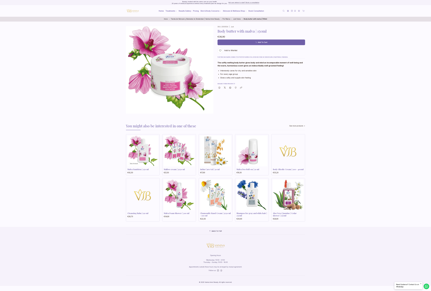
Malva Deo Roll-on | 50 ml (247, 169)
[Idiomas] (287, 11)
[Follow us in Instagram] (292, 11)
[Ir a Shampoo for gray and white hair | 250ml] (251, 195)
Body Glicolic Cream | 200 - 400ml (288, 169)
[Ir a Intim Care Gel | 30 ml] (215, 151)
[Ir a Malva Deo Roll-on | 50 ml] (251, 151)
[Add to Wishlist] (155, 150)
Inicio (166, 19)
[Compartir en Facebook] (219, 88)
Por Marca (226, 19)
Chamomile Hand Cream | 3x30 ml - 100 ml (215, 214)
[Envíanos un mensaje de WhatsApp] (426, 286)
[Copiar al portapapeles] (241, 88)
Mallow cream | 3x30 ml (174, 169)
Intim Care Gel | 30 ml (210, 169)
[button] (171, 10)
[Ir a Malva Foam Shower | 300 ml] (179, 195)
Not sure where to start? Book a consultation (244, 2)
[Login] (298, 11)
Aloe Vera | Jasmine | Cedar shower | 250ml (285, 214)
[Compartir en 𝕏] (225, 88)
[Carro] (303, 11)
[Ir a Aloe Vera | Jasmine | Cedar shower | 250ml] (288, 195)
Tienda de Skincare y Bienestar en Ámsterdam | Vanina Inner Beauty (195, 19)
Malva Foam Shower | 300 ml (176, 213)
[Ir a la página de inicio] (132, 10)
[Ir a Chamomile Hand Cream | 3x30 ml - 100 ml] (215, 195)
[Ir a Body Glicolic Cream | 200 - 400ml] (288, 151)
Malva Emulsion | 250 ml (138, 169)
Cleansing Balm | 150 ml (137, 213)
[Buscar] (283, 11)
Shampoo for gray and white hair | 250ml (251, 214)
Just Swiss (237, 19)
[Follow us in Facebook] (295, 11)
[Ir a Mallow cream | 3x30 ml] (179, 151)
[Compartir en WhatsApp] (230, 88)
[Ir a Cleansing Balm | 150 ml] (142, 195)
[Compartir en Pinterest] (235, 88)
